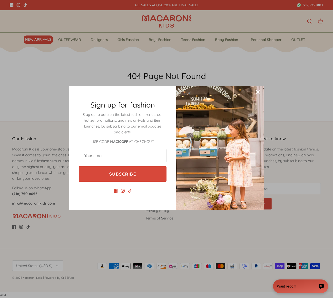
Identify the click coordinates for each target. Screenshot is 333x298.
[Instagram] (123, 191)
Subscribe (122, 174)
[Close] (258, 92)
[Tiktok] (130, 191)
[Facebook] (116, 191)
